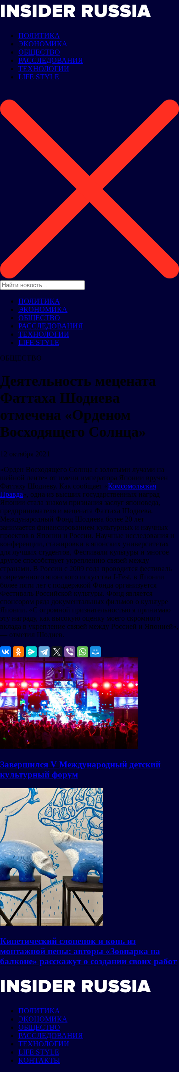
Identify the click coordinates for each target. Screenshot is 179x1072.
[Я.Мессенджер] (31, 651)
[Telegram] (44, 651)
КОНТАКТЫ (39, 1060)
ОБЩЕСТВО (39, 52)
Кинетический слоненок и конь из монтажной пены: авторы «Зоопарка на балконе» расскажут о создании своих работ (88, 951)
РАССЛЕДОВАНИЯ (50, 60)
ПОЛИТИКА (39, 35)
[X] (56, 651)
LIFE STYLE (38, 77)
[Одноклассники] (18, 651)
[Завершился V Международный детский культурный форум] (69, 746)
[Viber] (69, 651)
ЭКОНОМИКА (42, 44)
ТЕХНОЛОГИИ (43, 68)
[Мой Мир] (95, 651)
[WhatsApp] (82, 651)
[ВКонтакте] (5, 651)
